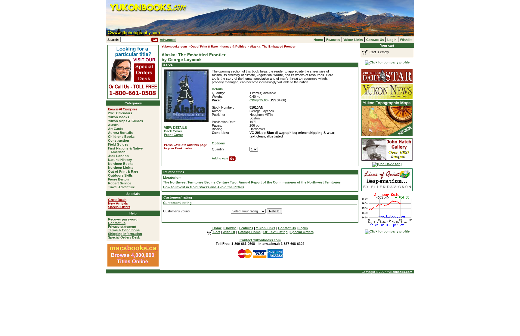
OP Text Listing (275, 232)
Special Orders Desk (124, 237)
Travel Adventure (122, 187)
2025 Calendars (121, 113)
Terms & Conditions (124, 230)
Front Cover (173, 135)
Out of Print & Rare (124, 171)
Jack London (119, 156)
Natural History (121, 160)
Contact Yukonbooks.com (260, 240)
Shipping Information (125, 234)
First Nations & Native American (126, 150)
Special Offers (119, 207)
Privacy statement (122, 226)
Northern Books (121, 163)
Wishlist (406, 40)
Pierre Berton (119, 179)
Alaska (114, 125)
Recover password (123, 219)
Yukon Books (119, 117)
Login (392, 40)
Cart (216, 232)
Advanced (168, 40)
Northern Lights (121, 167)
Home (318, 40)
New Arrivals (118, 203)
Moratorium (172, 177)
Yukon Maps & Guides (126, 121)
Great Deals (117, 200)
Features (333, 40)
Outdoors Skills (121, 175)
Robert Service (120, 183)
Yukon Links (353, 40)
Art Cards (116, 129)
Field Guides (119, 144)
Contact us (116, 223)
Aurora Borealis (121, 132)
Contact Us (375, 40)
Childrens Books (122, 136)
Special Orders (302, 232)
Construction (119, 140)
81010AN (256, 107)
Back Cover (173, 131)
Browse (230, 228)
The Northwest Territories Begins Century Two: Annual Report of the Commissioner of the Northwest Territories (252, 182)
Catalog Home (249, 232)
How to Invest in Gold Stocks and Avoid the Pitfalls (203, 187)
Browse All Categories (123, 109)
